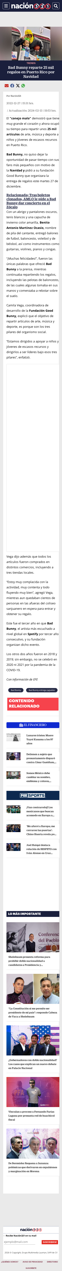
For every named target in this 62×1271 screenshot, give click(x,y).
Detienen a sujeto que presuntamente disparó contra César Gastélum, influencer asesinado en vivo (41, 762)
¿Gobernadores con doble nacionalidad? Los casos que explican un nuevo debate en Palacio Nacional (32, 1064)
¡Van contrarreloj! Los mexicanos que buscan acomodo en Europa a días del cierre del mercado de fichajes (40, 815)
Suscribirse (50, 1242)
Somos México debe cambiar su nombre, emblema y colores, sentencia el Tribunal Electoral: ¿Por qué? (39, 781)
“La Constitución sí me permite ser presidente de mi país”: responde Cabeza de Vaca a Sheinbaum (32, 1012)
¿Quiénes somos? (9, 1262)
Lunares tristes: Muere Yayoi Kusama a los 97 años (39, 739)
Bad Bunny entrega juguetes (42, 690)
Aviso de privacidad (33, 1262)
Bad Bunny (16, 690)
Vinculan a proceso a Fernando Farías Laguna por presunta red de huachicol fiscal (31, 1115)
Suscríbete (31, 1268)
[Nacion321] (31, 6)
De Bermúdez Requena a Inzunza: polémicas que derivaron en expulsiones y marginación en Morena (32, 1167)
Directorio (52, 1262)
